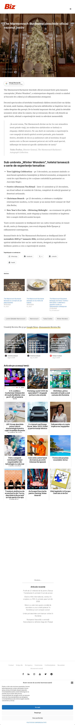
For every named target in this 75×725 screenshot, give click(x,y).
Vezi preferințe (37, 718)
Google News (32, 327)
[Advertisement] (37, 521)
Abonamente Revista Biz (49, 327)
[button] (72, 683)
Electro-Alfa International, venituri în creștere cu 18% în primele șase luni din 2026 (37, 345)
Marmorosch (34, 319)
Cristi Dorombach (13, 356)
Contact (11, 665)
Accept (37, 707)
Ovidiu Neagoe (7, 72)
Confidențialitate (50, 665)
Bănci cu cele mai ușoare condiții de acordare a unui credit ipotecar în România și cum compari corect (59, 344)
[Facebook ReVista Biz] (23, 674)
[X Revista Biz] (28, 674)
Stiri (6, 19)
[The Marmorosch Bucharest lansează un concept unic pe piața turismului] (14, 285)
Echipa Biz (19, 665)
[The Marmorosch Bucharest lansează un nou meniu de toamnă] (37, 285)
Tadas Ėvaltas (47, 319)
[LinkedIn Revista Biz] (46, 674)
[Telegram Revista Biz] (51, 674)
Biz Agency (28, 665)
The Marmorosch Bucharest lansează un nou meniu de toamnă (35, 300)
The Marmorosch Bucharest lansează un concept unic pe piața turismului (13, 300)
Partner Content (57, 356)
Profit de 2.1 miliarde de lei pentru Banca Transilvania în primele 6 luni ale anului (15, 345)
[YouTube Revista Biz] (40, 674)
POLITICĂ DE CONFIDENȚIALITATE (36, 722)
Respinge (37, 713)
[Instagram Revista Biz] (34, 674)
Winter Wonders (62, 319)
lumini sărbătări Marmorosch (15, 319)
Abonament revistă (36, 668)
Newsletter (61, 665)
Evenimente (38, 665)
